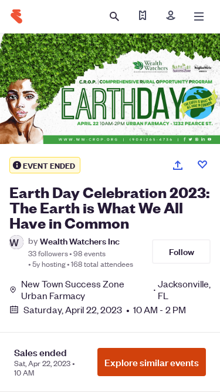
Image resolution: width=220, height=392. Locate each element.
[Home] (16, 16)
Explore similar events (151, 362)
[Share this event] (177, 165)
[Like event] (202, 164)
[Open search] (114, 16)
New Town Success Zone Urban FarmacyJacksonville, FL (116, 289)
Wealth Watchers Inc (80, 240)
